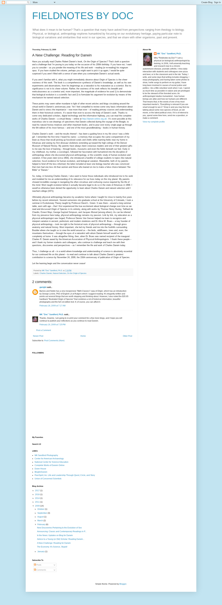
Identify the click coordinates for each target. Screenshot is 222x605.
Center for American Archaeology (49, 458)
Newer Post (38, 336)
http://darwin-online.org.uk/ (94, 119)
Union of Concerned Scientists (48, 479)
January (41, 551)
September (42, 513)
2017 (37, 490)
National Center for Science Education (51, 462)
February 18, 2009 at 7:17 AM (52, 306)
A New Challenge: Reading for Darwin (54, 543)
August (40, 517)
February (41, 524)
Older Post (127, 336)
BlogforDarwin (41, 472)
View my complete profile (154, 122)
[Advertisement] (111, 408)
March (40, 520)
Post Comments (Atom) (54, 340)
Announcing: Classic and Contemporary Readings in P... (61, 531)
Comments (41, 570)
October (41, 509)
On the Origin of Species (76, 273)
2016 (37, 494)
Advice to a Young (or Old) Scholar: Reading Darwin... (60, 539)
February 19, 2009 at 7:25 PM (52, 324)
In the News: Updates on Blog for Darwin (55, 535)
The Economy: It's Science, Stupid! (52, 547)
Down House (40, 469)
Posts (38, 565)
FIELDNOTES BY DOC (82, 15)
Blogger (122, 584)
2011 (37, 502)
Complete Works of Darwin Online (50, 465)
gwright (42, 287)
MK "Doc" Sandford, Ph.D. (51, 314)
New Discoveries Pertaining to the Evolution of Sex (59, 528)
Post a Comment (43, 330)
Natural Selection (59, 273)
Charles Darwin (46, 273)
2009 (37, 506)
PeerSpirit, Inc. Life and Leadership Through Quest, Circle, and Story (65, 475)
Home (83, 336)
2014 (37, 498)
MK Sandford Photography (46, 455)
